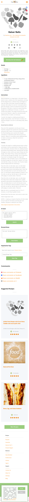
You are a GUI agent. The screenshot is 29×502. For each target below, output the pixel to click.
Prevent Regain (9, 448)
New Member (9, 455)
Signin (7, 463)
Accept (21, 488)
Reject (21, 492)
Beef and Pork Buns (8, 367)
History (7, 460)
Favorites (8, 442)
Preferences (8, 457)
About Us (8, 473)
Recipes (7, 439)
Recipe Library (18, 250)
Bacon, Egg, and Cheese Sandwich (12, 408)
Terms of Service (11, 499)
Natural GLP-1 (9, 445)
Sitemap (8, 475)
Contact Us (8, 470)
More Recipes (14, 427)
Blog (7, 478)
